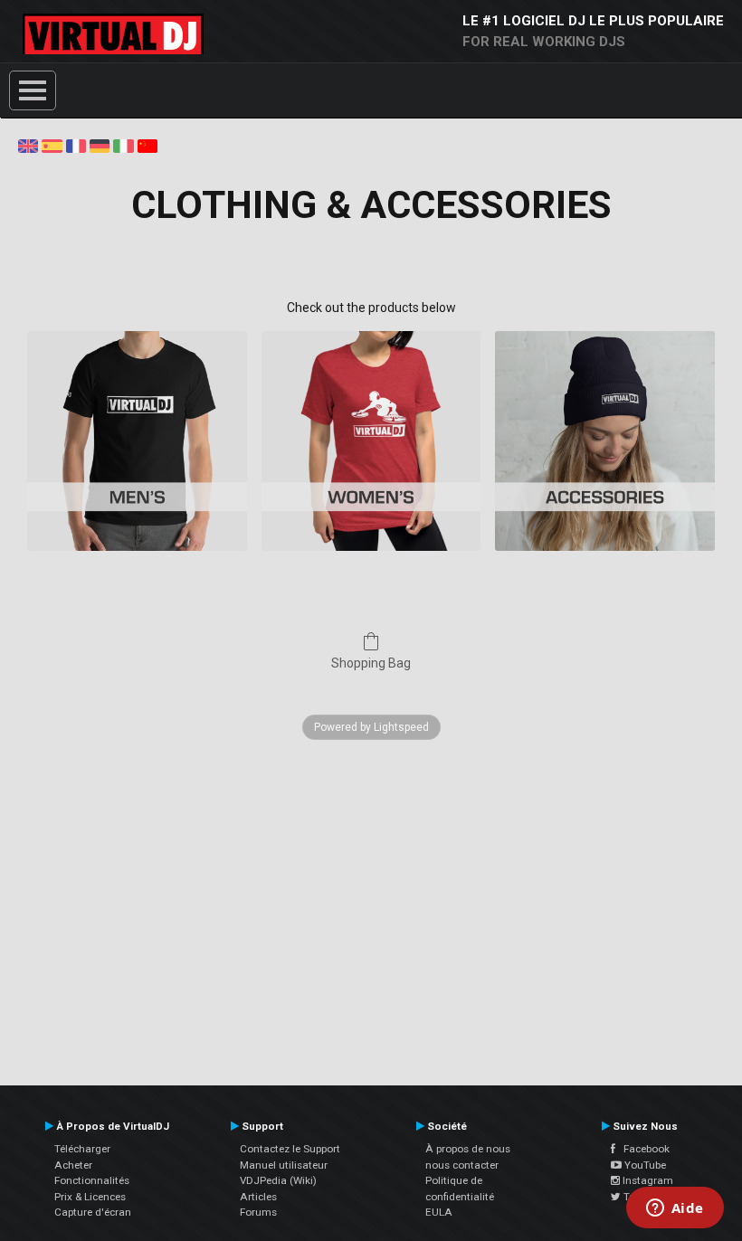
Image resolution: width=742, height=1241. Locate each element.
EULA (438, 1212)
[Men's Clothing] (137, 441)
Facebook (642, 1148)
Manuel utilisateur (284, 1165)
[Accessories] (605, 441)
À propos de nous (467, 1148)
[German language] (99, 144)
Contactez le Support (290, 1148)
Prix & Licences (90, 1196)
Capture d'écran (92, 1212)
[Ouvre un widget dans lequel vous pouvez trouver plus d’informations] (674, 1209)
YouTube (644, 1165)
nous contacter (462, 1165)
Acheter (73, 1165)
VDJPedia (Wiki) (278, 1180)
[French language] (76, 144)
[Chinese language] (147, 144)
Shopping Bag (371, 663)
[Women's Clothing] (371, 441)
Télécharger (82, 1148)
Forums (258, 1212)
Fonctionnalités (91, 1180)
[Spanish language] (52, 144)
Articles (258, 1196)
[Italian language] (123, 144)
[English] (28, 144)
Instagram (646, 1180)
